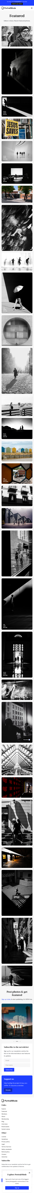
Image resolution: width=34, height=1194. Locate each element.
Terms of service (6, 1147)
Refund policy (6, 1152)
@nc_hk (28, 142)
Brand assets (5, 1126)
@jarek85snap (27, 681)
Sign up (17, 1188)
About (3, 1116)
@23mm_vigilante (24, 27)
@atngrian (28, 254)
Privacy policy (6, 1142)
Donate (8, 1090)
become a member (17, 1085)
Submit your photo (17, 3)
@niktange (28, 633)
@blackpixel (27, 317)
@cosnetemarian (26, 801)
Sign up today (6, 999)
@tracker (28, 397)
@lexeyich (26, 509)
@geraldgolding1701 (25, 580)
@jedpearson (27, 871)
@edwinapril (27, 349)
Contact (4, 1154)
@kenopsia (28, 50)
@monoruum (27, 274)
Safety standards (7, 1149)
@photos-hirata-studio (24, 206)
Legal (3, 1144)
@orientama (27, 465)
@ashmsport (27, 532)
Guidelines (5, 1139)
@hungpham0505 (26, 165)
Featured (4, 1111)
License (4, 1136)
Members (4, 1114)
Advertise (4, 1157)
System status (6, 1129)
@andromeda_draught (24, 746)
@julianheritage (26, 442)
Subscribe (9, 1070)
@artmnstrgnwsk (26, 779)
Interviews (5, 1124)
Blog (3, 1121)
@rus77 (29, 98)
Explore (4, 1109)
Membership (5, 1119)
